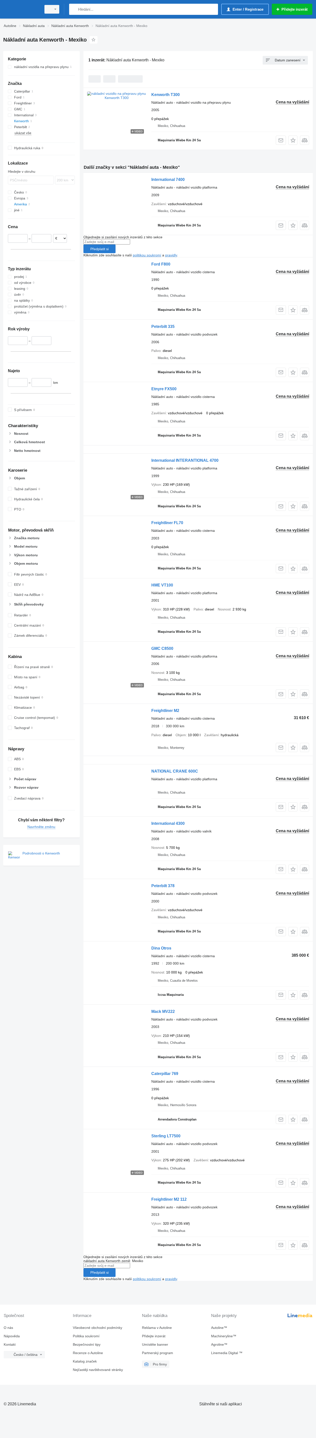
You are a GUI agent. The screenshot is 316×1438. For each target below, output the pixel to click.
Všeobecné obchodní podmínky (97, 1328)
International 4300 (168, 823)
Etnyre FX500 (164, 389)
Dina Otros (161, 948)
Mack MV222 (163, 1011)
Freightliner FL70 (167, 523)
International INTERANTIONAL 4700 (184, 460)
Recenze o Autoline (88, 1353)
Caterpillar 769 (164, 1074)
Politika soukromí (86, 1336)
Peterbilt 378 (163, 886)
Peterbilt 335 (163, 326)
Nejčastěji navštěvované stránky (98, 1370)
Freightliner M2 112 (169, 1199)
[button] (292, 140)
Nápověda (12, 1336)
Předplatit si (99, 249)
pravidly (171, 255)
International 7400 (168, 179)
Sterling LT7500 (165, 1136)
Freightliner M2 (165, 710)
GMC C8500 (162, 648)
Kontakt (10, 1344)
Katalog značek (85, 1361)
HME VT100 (162, 585)
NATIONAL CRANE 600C (174, 771)
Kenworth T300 (165, 95)
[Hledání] (74, 9)
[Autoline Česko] (21, 9)
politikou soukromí (147, 255)
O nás (8, 1328)
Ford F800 (160, 264)
